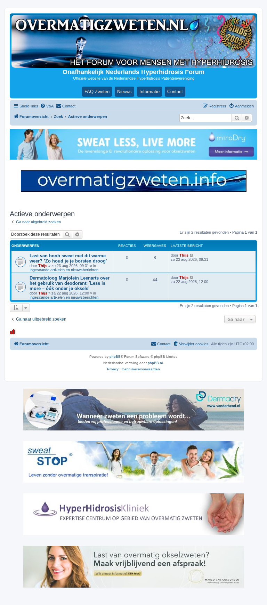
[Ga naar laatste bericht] (191, 255)
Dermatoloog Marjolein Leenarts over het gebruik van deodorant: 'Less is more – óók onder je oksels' (70, 283)
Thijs (42, 266)
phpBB (115, 356)
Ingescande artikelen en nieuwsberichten (64, 270)
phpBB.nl (155, 363)
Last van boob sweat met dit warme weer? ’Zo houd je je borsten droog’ (68, 258)
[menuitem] (47, 106)
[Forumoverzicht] (133, 41)
